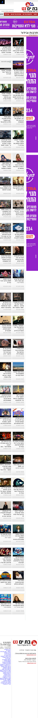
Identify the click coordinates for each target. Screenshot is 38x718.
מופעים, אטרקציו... (19, 468)
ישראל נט (8, 650)
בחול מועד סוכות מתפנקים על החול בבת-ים (18, 373)
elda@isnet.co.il (31, 663)
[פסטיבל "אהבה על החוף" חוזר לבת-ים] (6, 61)
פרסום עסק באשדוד (6, 666)
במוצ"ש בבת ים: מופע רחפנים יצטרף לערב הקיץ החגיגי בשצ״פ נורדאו (18, 50)
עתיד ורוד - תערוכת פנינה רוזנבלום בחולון (19, 582)
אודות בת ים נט (16, 14)
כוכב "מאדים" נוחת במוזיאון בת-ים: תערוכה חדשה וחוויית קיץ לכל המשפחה (18, 97)
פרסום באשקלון (7, 668)
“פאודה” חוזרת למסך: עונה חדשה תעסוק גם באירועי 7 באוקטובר (19, 143)
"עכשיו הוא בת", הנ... (19, 607)
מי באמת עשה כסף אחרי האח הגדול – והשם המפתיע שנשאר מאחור (6, 166)
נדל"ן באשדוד (7, 649)
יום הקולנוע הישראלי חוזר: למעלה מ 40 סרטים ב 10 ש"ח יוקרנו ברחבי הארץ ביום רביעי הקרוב (6, 563)
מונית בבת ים (7, 655)
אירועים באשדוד (7, 672)
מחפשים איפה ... (7, 607)
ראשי (35, 14)
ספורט (9, 645)
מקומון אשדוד (7, 661)
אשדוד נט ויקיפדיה (6, 681)
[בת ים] (26, 12)
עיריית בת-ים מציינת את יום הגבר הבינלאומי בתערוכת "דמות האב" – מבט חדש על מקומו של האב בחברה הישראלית (5, 307)
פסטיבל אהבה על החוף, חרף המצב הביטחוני (5, 582)
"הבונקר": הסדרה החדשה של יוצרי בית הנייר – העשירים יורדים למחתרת (18, 329)
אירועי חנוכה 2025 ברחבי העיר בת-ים (5, 280)
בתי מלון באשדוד (6, 657)
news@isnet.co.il (31, 655)
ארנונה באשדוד (7, 676)
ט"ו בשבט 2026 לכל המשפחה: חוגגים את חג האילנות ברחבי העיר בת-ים (6, 213)
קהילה (7, 14)
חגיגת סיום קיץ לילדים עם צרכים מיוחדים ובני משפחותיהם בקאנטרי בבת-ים (5, 398)
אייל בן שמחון (7, 652)
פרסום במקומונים (6, 659)
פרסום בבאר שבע (6, 669)
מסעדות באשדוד (6, 663)
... (10, 75)
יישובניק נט (8, 658)
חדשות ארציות (7, 643)
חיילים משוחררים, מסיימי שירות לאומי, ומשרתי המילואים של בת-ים (5, 421)
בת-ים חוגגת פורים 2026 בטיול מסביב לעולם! (5, 188)
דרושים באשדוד (7, 673)
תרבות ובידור (33, 35)
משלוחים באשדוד (6, 662)
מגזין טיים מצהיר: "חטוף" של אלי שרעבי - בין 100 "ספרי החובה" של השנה (18, 305)
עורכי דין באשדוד (6, 677)
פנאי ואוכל (8, 648)
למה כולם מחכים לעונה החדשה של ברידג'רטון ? (18, 188)
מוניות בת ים (7, 654)
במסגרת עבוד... (20, 282)
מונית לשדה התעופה (5, 656)
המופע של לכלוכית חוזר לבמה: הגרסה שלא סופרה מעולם (6, 375)
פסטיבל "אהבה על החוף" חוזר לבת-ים (6, 72)
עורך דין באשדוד (7, 684)
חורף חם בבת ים (6, 534)
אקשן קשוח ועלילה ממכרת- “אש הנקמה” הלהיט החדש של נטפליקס (6, 120)
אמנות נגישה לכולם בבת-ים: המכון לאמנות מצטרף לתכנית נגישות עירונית (19, 236)
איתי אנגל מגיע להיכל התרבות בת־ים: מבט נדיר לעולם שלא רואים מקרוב (5, 236)
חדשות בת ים (27, 14)
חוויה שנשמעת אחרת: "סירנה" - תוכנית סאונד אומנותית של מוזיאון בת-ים (18, 213)
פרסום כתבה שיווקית (5, 683)
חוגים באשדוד (7, 674)
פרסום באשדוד (7, 680)
